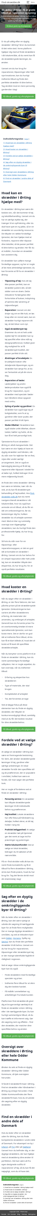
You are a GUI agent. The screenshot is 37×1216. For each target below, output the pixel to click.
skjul (26, 139)
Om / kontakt (12, 1214)
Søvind (5, 941)
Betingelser (32, 1214)
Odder (9, 938)
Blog (18, 1214)
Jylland (5, 1147)
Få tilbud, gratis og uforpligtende (18, 26)
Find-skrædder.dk (11, 2)
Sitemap (24, 1214)
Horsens (17, 938)
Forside (3, 1214)
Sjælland (27, 1147)
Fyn (13, 1147)
